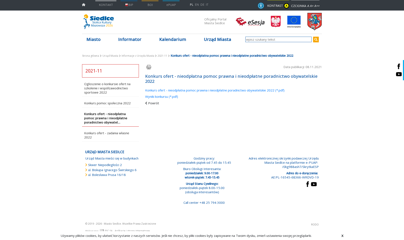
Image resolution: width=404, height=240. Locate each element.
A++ (316, 6)
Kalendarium (172, 39)
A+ (311, 6)
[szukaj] (316, 39)
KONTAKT (106, 5)
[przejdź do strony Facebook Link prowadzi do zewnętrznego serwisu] (307, 184)
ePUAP (171, 5)
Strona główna (90, 56)
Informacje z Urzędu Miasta (138, 56)
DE (202, 5)
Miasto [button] (93, 39)
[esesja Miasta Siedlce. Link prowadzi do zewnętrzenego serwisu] (250, 21)
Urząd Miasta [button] (217, 39)
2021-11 (162, 56)
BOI (150, 5)
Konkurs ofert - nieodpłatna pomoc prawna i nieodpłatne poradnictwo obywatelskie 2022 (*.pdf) (214, 90)
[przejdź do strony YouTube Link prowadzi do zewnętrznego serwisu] (314, 184)
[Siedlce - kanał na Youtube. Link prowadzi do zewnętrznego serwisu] (399, 74)
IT (207, 5)
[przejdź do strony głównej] (83, 4)
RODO (315, 224)
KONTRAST (277, 6)
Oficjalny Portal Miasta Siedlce (215, 21)
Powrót (153, 103)
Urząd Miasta (110, 56)
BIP (130, 5)
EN (197, 5)
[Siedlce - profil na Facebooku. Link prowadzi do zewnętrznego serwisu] (399, 66)
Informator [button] (129, 39)
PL (191, 5)
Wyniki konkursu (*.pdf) (161, 96)
